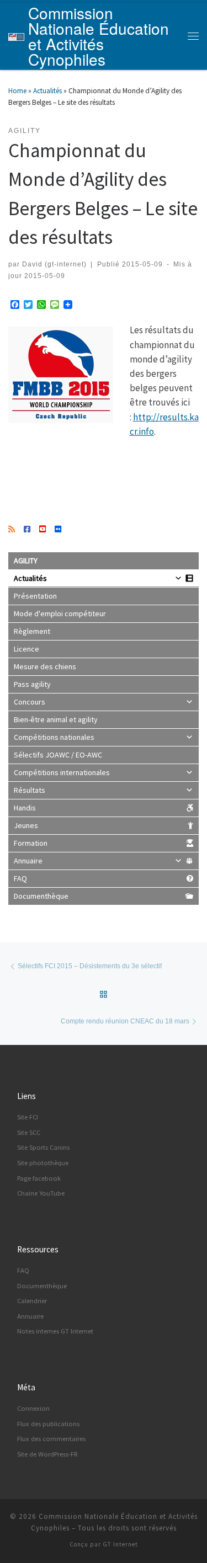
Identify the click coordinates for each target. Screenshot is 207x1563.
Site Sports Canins (43, 1147)
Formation (30, 843)
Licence (26, 649)
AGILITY (26, 561)
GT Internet (120, 1544)
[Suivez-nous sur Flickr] (58, 529)
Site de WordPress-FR (47, 1454)
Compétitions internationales (62, 772)
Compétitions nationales (54, 737)
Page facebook (39, 1178)
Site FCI (27, 1117)
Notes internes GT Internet (55, 1331)
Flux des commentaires (51, 1438)
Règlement (32, 631)
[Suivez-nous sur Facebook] (27, 529)
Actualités (47, 90)
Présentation (35, 596)
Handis (25, 808)
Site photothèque (42, 1163)
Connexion (33, 1408)
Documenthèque (41, 896)
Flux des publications (48, 1424)
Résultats (29, 790)
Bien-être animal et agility (56, 719)
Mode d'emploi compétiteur (60, 613)
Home (17, 90)
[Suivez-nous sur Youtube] (42, 529)
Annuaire (28, 861)
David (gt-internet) (54, 264)
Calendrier (32, 1301)
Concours (29, 702)
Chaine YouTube (41, 1193)
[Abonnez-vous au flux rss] (11, 529)
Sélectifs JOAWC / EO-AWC (58, 755)
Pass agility (32, 684)
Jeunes (26, 825)
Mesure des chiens (45, 666)
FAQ (20, 878)
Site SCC (28, 1132)
